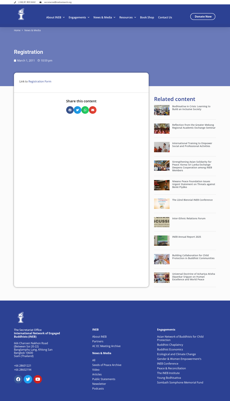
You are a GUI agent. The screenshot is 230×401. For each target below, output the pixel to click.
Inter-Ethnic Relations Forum (188, 218)
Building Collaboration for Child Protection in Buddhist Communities (193, 257)
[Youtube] (38, 379)
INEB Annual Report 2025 (186, 236)
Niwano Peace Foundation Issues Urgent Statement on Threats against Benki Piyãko (193, 184)
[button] (70, 110)
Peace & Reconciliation (171, 368)
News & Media (102, 17)
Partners (97, 341)
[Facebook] (18, 379)
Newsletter (99, 384)
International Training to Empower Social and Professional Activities (192, 145)
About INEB (53, 17)
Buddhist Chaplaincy (170, 345)
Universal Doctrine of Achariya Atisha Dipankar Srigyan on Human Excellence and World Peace (193, 276)
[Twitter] (28, 379)
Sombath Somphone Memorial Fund (180, 382)
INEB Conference (167, 363)
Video (96, 370)
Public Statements (103, 379)
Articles (97, 374)
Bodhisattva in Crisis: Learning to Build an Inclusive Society (191, 108)
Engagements (77, 17)
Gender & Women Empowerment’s (179, 359)
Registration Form (39, 81)
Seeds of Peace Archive (106, 365)
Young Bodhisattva (169, 378)
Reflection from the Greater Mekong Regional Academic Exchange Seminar (194, 126)
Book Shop (147, 17)
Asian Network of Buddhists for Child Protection (180, 338)
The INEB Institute (168, 373)
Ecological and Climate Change (176, 354)
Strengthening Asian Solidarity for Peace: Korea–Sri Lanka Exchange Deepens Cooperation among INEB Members (192, 166)
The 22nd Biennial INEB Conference (192, 199)
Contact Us (165, 17)
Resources (126, 17)
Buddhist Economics (170, 349)
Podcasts (98, 388)
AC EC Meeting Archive (106, 346)
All (93, 360)
